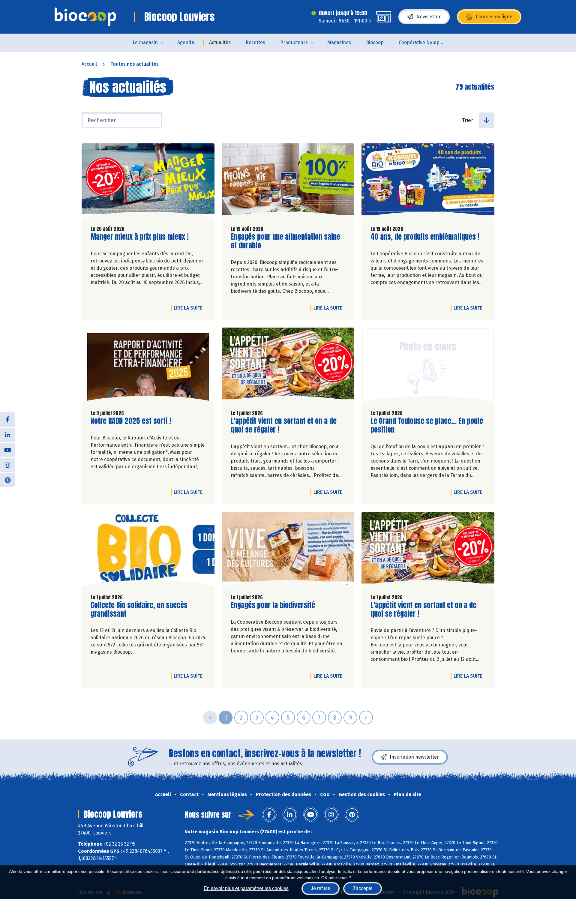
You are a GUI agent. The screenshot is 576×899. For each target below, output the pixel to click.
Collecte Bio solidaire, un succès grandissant (139, 609)
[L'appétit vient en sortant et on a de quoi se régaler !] (288, 366)
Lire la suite (190, 308)
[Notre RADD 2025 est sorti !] (148, 366)
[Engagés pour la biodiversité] (288, 550)
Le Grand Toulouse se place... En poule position (426, 425)
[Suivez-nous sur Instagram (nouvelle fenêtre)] (7, 464)
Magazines (339, 42)
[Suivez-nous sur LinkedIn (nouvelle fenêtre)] (7, 434)
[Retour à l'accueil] (85, 16)
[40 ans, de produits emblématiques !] (428, 182)
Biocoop (375, 42)
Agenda (185, 42)
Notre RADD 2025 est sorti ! (131, 421)
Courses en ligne (494, 16)
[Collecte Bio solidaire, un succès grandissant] (148, 550)
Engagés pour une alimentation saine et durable (285, 241)
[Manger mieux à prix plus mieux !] (148, 182)
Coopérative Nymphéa (423, 42)
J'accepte (362, 888)
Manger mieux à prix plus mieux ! (140, 236)
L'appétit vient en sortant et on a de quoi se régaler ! (284, 425)
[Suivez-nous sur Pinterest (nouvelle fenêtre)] (7, 479)
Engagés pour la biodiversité (273, 605)
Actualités (220, 42)
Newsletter (428, 16)
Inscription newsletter (414, 757)
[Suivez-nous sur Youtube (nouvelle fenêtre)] (7, 449)
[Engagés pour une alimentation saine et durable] (288, 182)
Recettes (255, 42)
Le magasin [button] (145, 42)
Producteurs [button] (294, 42)
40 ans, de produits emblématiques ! (424, 236)
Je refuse (320, 888)
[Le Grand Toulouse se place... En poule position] (428, 366)
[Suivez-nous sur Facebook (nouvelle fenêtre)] (7, 419)
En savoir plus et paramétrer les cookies (246, 888)
